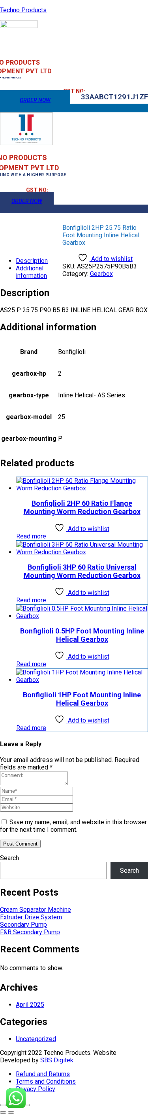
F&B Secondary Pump (30, 932)
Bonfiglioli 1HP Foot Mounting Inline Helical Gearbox (82, 699)
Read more (31, 536)
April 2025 (30, 1004)
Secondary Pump (23, 924)
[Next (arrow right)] (11, 1112)
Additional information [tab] (31, 272)
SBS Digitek (56, 1060)
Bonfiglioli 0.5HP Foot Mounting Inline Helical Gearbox (82, 635)
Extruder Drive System (31, 917)
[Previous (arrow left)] (3, 1112)
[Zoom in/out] (3, 1105)
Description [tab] (32, 261)
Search (9, 858)
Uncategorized (36, 1039)
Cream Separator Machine (35, 909)
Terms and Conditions (46, 1081)
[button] (114, 96)
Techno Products (23, 10)
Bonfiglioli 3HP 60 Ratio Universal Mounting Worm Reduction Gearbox (82, 571)
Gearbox (101, 274)
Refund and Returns (43, 1074)
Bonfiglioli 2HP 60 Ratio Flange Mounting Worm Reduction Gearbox (82, 507)
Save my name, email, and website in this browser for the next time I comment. (73, 825)
